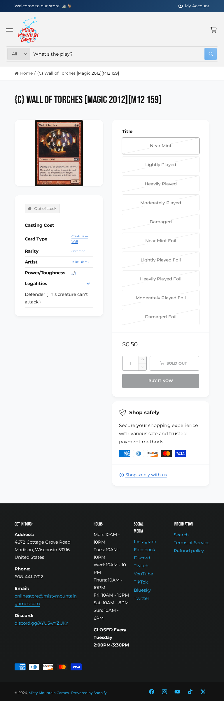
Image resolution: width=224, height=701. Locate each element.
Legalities (36, 283)
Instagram (145, 541)
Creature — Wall (79, 238)
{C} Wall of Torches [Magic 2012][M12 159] (78, 73)
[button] (9, 29)
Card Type (36, 239)
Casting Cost (39, 225)
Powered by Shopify (88, 693)
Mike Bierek (80, 262)
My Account (197, 5)
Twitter (141, 598)
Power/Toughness (45, 272)
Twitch (141, 565)
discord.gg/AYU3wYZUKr (41, 623)
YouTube (143, 574)
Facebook (144, 549)
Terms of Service (191, 542)
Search (181, 534)
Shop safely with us (146, 474)
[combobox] (125, 54)
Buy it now (160, 380)
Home (26, 73)
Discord (142, 558)
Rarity (31, 251)
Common (78, 251)
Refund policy (189, 551)
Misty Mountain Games (49, 693)
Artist (31, 262)
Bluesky (142, 590)
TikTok (141, 582)
